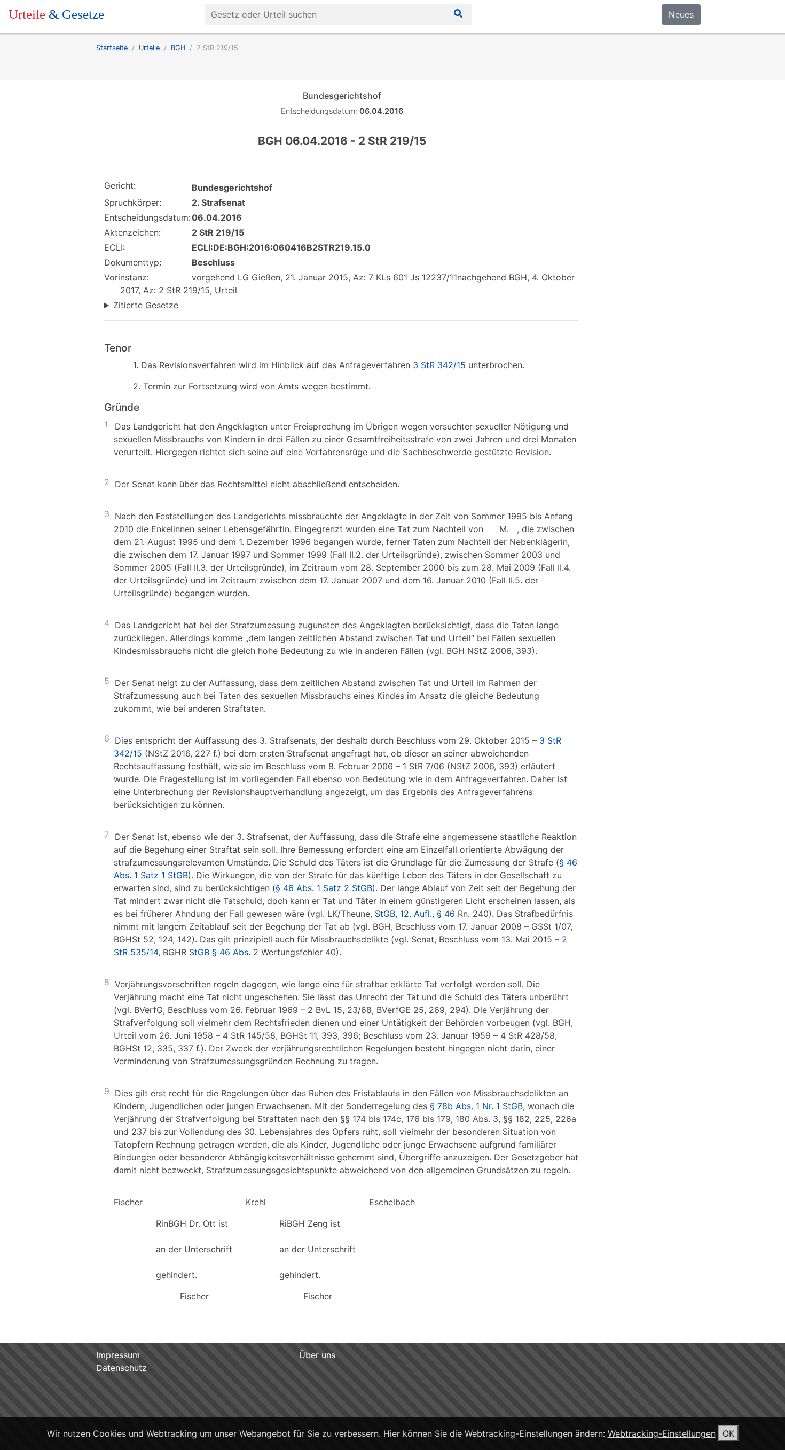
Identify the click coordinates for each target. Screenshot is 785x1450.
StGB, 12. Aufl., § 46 (415, 913)
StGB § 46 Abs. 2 (223, 952)
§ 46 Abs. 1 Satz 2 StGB (324, 888)
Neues (681, 14)
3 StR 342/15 (439, 365)
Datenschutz (121, 1367)
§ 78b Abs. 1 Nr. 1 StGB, (477, 1106)
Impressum (118, 1355)
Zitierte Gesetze (145, 305)
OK (728, 1433)
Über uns (317, 1355)
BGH (178, 48)
